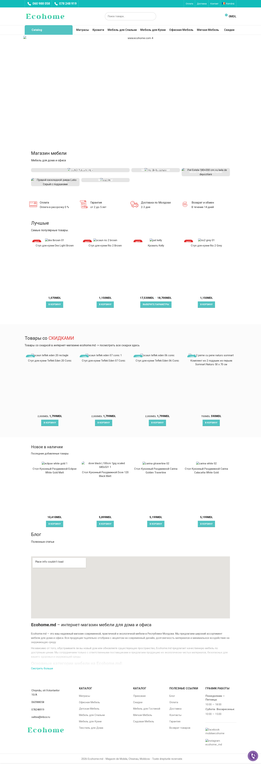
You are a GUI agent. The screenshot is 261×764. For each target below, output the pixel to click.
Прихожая (139, 696)
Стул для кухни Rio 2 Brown (105, 245)
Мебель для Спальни (92, 715)
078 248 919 (67, 3)
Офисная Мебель (89, 702)
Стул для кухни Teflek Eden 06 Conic (157, 360)
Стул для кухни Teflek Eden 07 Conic (103, 360)
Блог (172, 696)
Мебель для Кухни (90, 721)
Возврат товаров (179, 727)
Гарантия (174, 721)
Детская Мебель (89, 708)
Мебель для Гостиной (146, 708)
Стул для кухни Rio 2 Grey (206, 245)
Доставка (175, 708)
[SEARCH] (152, 16)
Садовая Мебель (143, 721)
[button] (54, 304)
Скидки (137, 702)
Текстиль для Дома (91, 727)
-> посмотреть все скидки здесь (118, 345)
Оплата (173, 702)
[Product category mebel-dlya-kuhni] (155, 170)
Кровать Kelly (156, 245)
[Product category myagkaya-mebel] (55, 182)
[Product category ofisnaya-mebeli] (80, 170)
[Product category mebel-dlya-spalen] (206, 172)
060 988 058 (41, 3)
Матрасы (84, 696)
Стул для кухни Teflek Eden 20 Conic (50, 360)
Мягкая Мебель (142, 715)
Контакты (175, 715)
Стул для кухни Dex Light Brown (55, 245)
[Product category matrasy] (105, 180)
